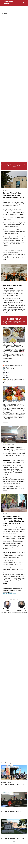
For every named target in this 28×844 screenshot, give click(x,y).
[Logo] (8, 3)
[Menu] (23, 3)
